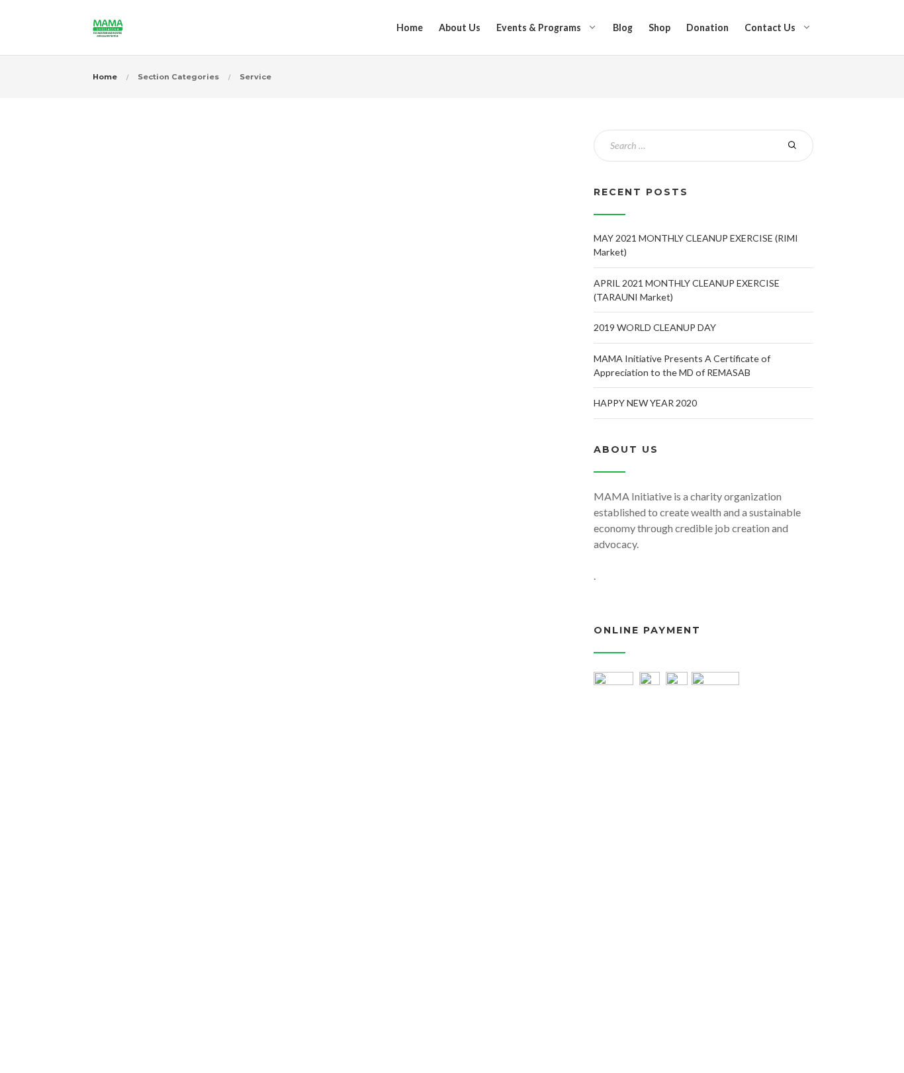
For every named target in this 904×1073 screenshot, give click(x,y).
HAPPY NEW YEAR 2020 (645, 402)
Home (409, 27)
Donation (707, 27)
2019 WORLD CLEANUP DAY (655, 327)
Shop (659, 27)
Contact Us (770, 27)
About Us (459, 27)
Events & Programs (538, 27)
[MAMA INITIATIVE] (108, 27)
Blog (623, 27)
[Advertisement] (703, 839)
